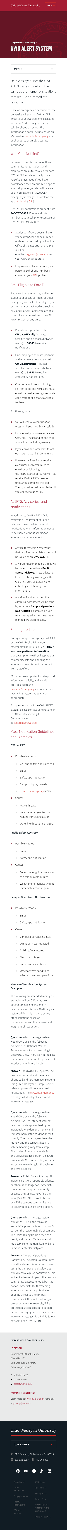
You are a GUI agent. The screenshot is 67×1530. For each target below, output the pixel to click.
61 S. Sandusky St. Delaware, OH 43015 (34, 1454)
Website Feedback (43, 1516)
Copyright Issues (21, 1496)
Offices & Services (17, 1512)
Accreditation (19, 1482)
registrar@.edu (37, 254)
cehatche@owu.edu (25, 723)
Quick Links (21, 1444)
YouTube (26, 1471)
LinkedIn (49, 1471)
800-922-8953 (22, 1460)
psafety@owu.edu (23, 1384)
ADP (35, 275)
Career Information (19, 1489)
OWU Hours (40, 1482)
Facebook (18, 1471)
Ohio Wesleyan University (26, 6)
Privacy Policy (41, 1493)
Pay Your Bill (40, 1487)
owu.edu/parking (34, 1399)
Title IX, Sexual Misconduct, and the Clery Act (42, 1508)
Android (21, 201)
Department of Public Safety (23, 43)
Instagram (34, 1471)
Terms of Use (40, 1499)
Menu (49, 5)
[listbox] (33, 1444)
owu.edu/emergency (36, 136)
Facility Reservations (19, 1503)
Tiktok (41, 1471)
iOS (30, 201)
